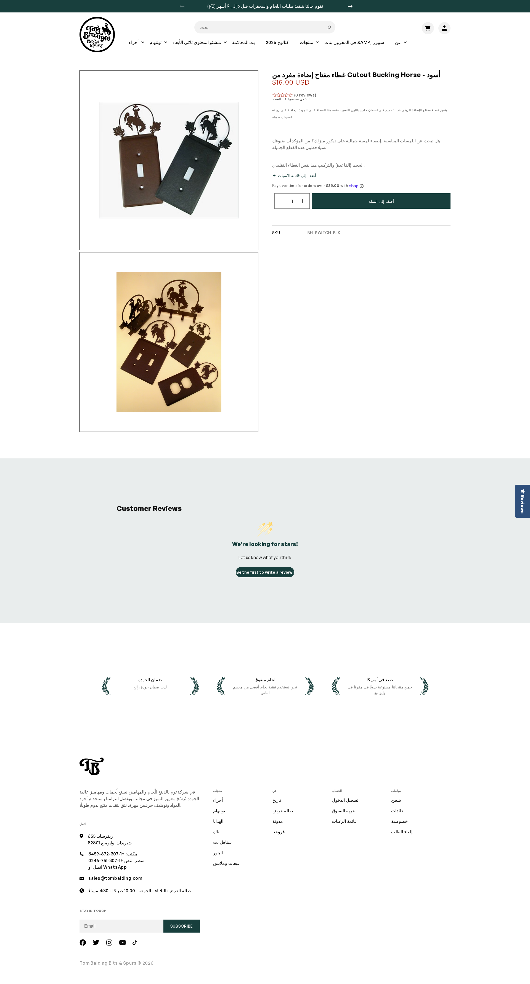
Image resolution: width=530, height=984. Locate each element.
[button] (133, 46)
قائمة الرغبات (344, 821)
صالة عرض (282, 810)
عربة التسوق (343, 810)
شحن (396, 800)
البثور (218, 852)
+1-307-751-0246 (105, 860)
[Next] (352, 6)
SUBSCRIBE (181, 926)
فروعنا (278, 831)
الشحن (304, 99)
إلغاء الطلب (401, 831)
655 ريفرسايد (100, 836)
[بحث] (329, 27)
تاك (216, 831)
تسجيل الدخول (345, 800)
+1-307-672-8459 (106, 854)
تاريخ (276, 800)
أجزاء (218, 800)
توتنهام (219, 810)
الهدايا (218, 821)
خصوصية (399, 821)
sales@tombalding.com (115, 878)
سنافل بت (222, 842)
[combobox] (264, 27)
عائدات (397, 810)
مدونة (277, 821)
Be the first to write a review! (265, 572)
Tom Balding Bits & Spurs (108, 963)
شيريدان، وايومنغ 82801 (110, 842)
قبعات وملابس (226, 863)
